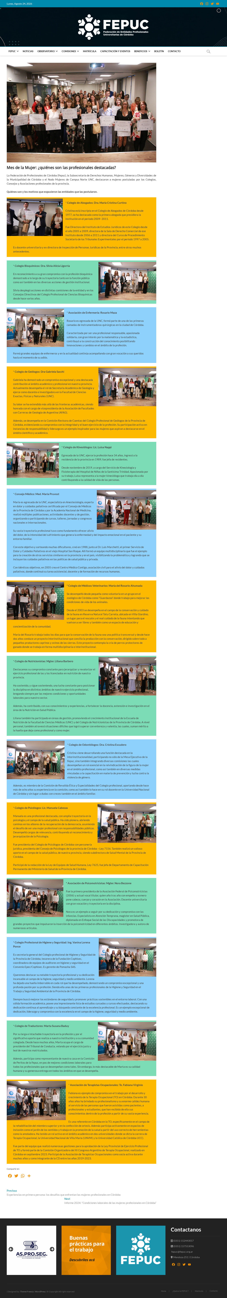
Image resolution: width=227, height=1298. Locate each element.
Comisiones (69, 51)
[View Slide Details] (31, 1250)
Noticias (28, 51)
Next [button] (51, 1249)
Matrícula (89, 51)
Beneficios (140, 51)
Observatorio (46, 51)
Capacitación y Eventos (115, 51)
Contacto (174, 51)
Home (163, 1291)
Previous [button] (11, 1249)
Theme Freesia (27, 1291)
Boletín (159, 51)
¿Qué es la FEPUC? (181, 1291)
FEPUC (12, 51)
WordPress (40, 1291)
